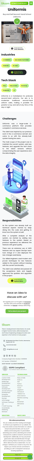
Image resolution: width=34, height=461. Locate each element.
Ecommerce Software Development (6, 387)
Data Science (21, 396)
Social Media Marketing (6, 409)
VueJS (19, 388)
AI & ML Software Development (7, 391)
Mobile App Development (6, 382)
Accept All (18, 458)
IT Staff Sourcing (7, 406)
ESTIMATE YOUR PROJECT (19, 3)
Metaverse (20, 404)
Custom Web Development (6, 378)
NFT (18, 406)
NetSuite (4, 412)
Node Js (19, 380)
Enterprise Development (6, 395)
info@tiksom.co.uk (12, 349)
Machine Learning (22, 398)
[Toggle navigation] (31, 3)
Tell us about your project (17, 311)
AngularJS (20, 390)
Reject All (17, 455)
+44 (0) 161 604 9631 (11, 345)
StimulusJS (20, 392)
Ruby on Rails (21, 378)
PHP (18, 382)
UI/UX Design (6, 400)
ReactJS (19, 386)
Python (19, 384)
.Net (18, 400)
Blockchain (20, 402)
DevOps (4, 398)
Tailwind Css (21, 394)
